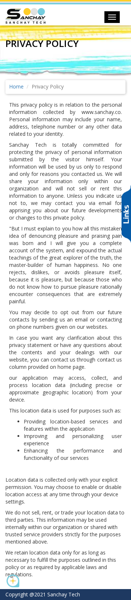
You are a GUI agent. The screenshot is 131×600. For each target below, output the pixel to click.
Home (16, 86)
